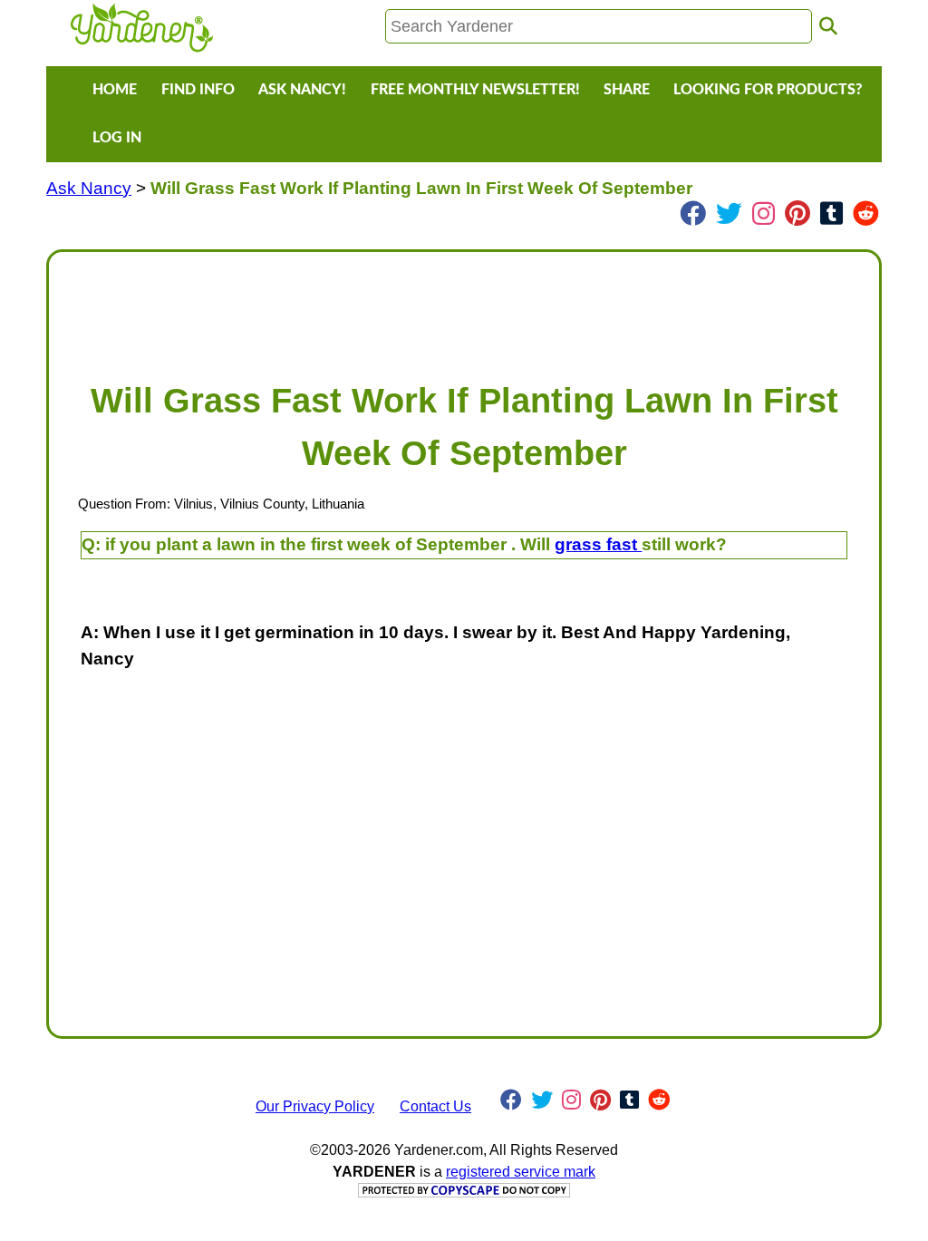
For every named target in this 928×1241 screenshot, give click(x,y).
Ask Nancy (88, 188)
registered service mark (520, 1171)
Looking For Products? (767, 89)
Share (627, 89)
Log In (116, 138)
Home (114, 89)
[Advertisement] (464, 307)
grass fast (598, 544)
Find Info (198, 89)
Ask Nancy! (302, 89)
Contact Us (435, 1106)
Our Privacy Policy (315, 1106)
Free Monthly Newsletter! (475, 89)
